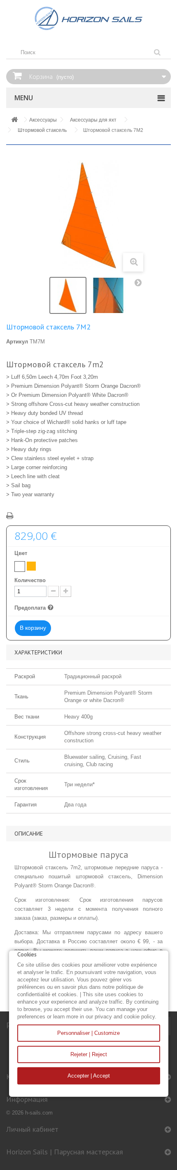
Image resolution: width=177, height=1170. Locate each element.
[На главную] (14, 120)
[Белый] (19, 566)
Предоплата (35, 608)
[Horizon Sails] (88, 18)
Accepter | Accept (89, 1076)
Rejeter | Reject (88, 1054)
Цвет (21, 553)
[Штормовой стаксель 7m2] (67, 295)
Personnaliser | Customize (88, 1033)
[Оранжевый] (31, 566)
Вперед (140, 284)
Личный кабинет (32, 1129)
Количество (30, 580)
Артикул (17, 342)
